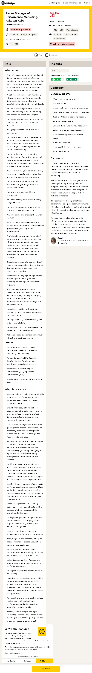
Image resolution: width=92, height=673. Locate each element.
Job (40, 55)
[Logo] (8, 3)
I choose (27, 661)
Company (53, 55)
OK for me (44, 661)
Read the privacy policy (12, 653)
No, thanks (11, 661)
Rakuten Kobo (15, 20)
